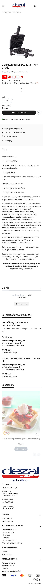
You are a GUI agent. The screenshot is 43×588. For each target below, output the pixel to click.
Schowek (5, 568)
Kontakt (4, 552)
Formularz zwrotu (8, 530)
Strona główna (6, 12)
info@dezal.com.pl (9, 352)
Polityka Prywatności (9, 540)
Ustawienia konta (8, 566)
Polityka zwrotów (8, 532)
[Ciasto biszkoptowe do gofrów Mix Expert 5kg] (21, 414)
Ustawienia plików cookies (11, 543)
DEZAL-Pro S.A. (7, 554)
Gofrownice (17, 12)
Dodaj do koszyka (19, 112)
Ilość (3, 97)
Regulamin (5, 538)
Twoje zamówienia (8, 563)
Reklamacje (6, 535)
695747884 (6, 350)
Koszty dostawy (7, 518)
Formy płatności (7, 521)
